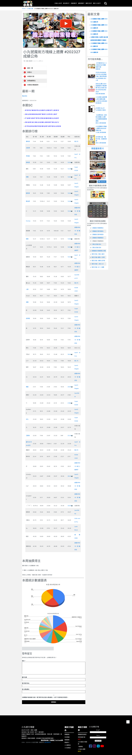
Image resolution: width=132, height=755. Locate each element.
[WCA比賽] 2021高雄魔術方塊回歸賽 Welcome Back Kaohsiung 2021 (101, 87)
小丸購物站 (68, 745)
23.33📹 (70, 435)
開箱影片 (67, 742)
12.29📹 (70, 169)
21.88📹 (70, 403)
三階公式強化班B (96, 247)
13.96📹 (70, 239)
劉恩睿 (28, 193)
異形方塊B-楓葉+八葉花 (98, 257)
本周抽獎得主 (31, 80)
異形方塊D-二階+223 (98, 264)
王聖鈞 (28, 435)
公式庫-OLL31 (100, 108)
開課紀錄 (98, 69)
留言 (23, 661)
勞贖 (27, 177)
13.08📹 (70, 201)
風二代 (76, 360)
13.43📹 (70, 211)
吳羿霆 (28, 318)
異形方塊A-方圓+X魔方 (98, 254)
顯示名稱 (24, 677)
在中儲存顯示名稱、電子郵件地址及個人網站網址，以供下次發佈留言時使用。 (45, 697)
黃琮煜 (28, 141)
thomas (28, 221)
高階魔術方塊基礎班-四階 (99, 251)
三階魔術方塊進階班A (98, 237)
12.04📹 (70, 162)
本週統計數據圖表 (32, 85)
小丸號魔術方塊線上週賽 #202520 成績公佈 (101, 128)
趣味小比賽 (98, 123)
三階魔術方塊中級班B (98, 234)
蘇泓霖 (28, 201)
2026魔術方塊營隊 (82, 743)
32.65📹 (70, 505)
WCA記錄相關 (99, 78)
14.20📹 (70, 247)
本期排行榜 (30, 76)
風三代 (76, 141)
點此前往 (24, 96)
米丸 (27, 419)
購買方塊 (88, 3)
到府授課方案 (81, 738)
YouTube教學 (59, 740)
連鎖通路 (67, 740)
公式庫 (97, 110)
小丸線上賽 (30, 8)
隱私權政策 (48, 742)
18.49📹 (70, 354)
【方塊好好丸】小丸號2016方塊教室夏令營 (101, 65)
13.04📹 (70, 193)
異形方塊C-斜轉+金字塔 (98, 260)
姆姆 (27, 239)
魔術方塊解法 (102, 110)
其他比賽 (98, 93)
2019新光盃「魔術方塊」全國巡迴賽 (101, 139)
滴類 (27, 302)
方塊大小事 (57, 3)
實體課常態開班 (82, 734)
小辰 (27, 289)
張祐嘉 (28, 162)
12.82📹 (70, 177)
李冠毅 (28, 156)
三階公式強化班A (96, 244)
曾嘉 (27, 387)
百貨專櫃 (67, 737)
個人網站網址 (25, 689)
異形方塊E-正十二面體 (98, 267)
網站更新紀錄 (44, 740)
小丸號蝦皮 (68, 748)
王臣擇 (28, 148)
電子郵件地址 (25, 683)
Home (23, 8)
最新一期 (30, 68)
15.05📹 (70, 257)
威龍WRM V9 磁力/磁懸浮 (77, 247)
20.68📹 (70, 387)
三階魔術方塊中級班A (98, 231)
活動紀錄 (99, 103)
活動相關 (73, 3)
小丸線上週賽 (81, 750)
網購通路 (67, 734)
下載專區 (51, 740)
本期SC (29, 72)
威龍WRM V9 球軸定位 (77, 211)
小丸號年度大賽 (100, 101)
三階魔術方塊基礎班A (98, 228)
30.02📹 (70, 476)
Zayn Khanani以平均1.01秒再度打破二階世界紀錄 (101, 74)
